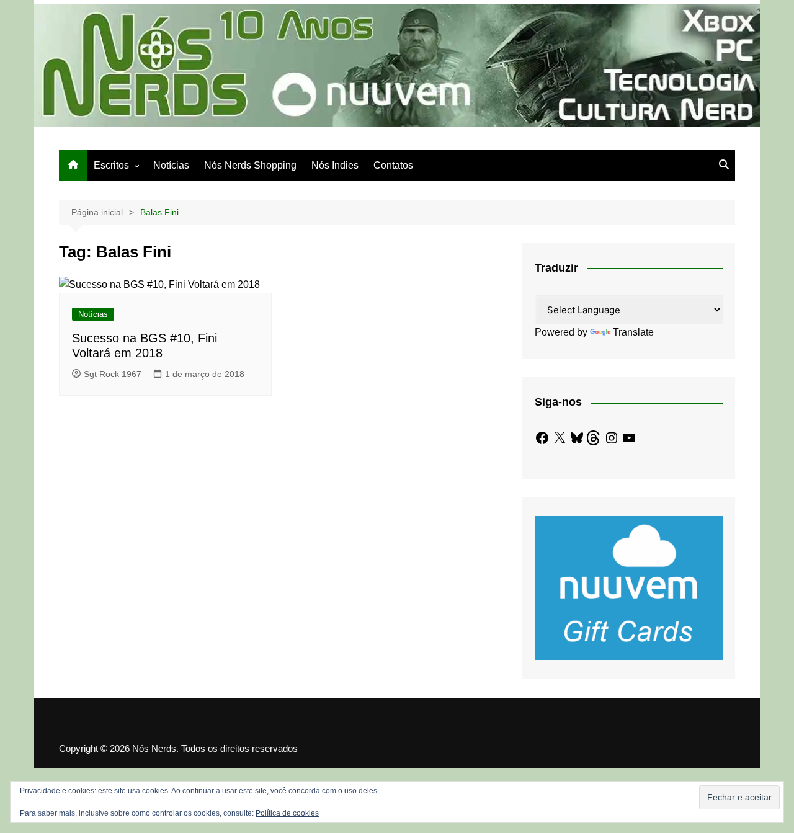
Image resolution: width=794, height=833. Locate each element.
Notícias (171, 165)
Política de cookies (287, 813)
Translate (633, 332)
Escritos (111, 165)
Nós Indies (335, 165)
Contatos (393, 165)
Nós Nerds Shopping (250, 165)
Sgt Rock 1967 (112, 374)
